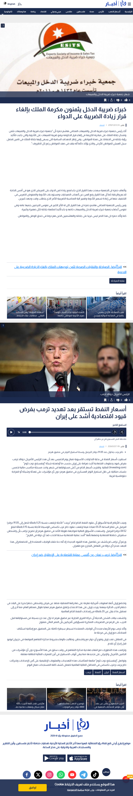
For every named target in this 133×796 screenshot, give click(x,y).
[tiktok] (95, 775)
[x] (38, 775)
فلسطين (81, 11)
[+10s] (122, 432)
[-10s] (114, 432)
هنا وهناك (21, 11)
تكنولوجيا (8, 11)
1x (19, 432)
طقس (69, 11)
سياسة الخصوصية (75, 790)
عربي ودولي (56, 11)
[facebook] (27, 775)
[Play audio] (11, 432)
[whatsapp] (61, 775)
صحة (92, 11)
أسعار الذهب (114, 11)
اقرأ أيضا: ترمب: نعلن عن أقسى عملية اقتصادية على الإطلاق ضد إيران (76, 555)
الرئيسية (128, 11)
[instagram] (49, 775)
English (11, 4)
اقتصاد (43, 11)
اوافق (32, 787)
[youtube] (72, 775)
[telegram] (83, 775)
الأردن (101, 11)
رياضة (33, 11)
